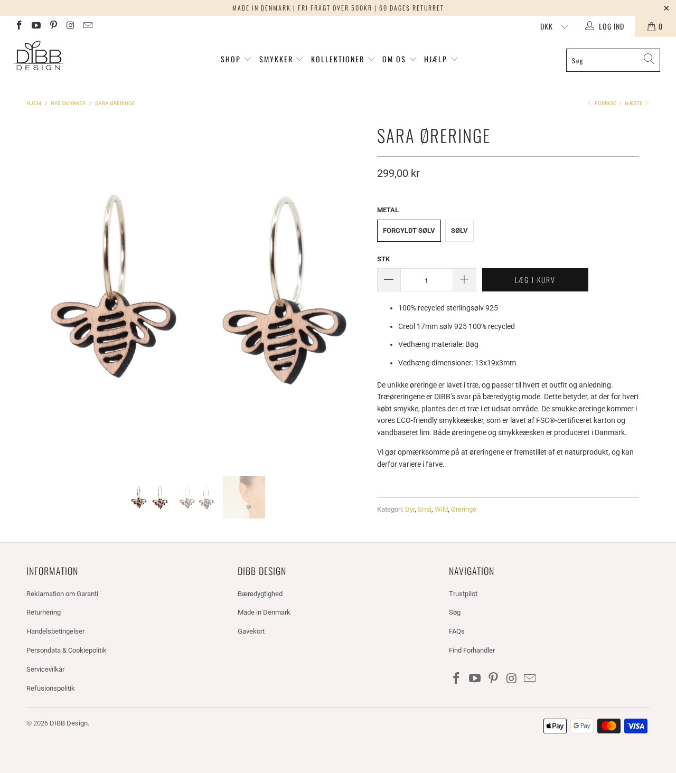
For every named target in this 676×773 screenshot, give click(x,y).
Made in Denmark (264, 612)
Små (424, 509)
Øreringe (463, 509)
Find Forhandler (472, 650)
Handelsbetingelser (55, 631)
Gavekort (251, 631)
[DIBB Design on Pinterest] (53, 26)
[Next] (356, 290)
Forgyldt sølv (409, 230)
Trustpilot (463, 594)
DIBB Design (69, 723)
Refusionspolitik (50, 688)
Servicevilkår (45, 669)
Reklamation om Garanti (62, 594)
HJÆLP (437, 58)
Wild (441, 509)
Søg (455, 612)
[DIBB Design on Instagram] (70, 26)
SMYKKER (277, 58)
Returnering (43, 612)
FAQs (457, 631)
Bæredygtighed (260, 594)
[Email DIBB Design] (87, 26)
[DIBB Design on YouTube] (36, 26)
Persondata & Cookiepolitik (66, 650)
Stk (383, 259)
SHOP (231, 58)
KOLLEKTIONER (339, 58)
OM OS (394, 58)
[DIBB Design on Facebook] (18, 26)
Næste (634, 103)
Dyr (410, 509)
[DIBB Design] (59, 56)
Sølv (459, 230)
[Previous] (36, 290)
